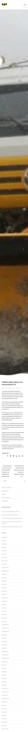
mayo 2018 (4, 712)
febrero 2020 (4, 644)
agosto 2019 (4, 661)
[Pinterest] (13, 455)
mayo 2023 (4, 550)
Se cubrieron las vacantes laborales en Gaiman (12, 526)
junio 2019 (4, 668)
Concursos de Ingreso (6, 487)
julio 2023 (4, 547)
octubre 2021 (4, 601)
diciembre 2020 (5, 624)
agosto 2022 (4, 574)
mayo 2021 (4, 607)
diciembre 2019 (5, 651)
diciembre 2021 (5, 597)
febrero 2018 (4, 722)
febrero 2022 (4, 591)
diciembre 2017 (5, 728)
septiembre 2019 (5, 658)
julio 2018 (4, 705)
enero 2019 (4, 685)
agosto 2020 (4, 634)
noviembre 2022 (5, 567)
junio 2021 (4, 604)
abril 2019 (4, 675)
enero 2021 (4, 621)
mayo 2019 (4, 671)
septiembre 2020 (5, 631)
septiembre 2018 (5, 698)
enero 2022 (4, 594)
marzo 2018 (4, 718)
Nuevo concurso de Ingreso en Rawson (10, 514)
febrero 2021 (4, 618)
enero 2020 (4, 648)
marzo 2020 (4, 641)
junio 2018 (4, 708)
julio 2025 (4, 540)
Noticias (18, 388)
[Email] (22, 455)
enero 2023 (4, 564)
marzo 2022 (4, 587)
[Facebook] (7, 455)
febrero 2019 (4, 681)
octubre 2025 (4, 537)
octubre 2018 (4, 695)
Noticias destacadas (6, 497)
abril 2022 (4, 584)
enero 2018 (4, 725)
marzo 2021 (4, 614)
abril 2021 (4, 611)
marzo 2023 (4, 557)
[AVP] (4, 7)
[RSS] (19, 455)
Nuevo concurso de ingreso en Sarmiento (10, 511)
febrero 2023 (4, 560)
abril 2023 (4, 554)
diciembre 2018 (5, 688)
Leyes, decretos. (5, 491)
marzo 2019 (4, 678)
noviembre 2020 (5, 628)
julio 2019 (4, 665)
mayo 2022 (4, 581)
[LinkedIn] (16, 455)
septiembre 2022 (5, 570)
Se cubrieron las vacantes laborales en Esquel (12, 518)
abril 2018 (4, 715)
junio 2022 (4, 577)
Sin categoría (5, 501)
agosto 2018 (4, 702)
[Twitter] (10, 455)
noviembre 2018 (5, 691)
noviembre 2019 (5, 654)
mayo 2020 (4, 638)
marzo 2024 (4, 544)
